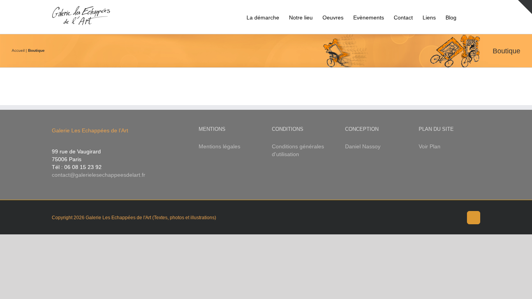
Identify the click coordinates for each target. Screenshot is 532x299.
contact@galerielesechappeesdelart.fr (98, 175)
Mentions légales (219, 146)
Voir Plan (429, 146)
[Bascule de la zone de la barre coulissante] (525, 7)
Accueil (18, 50)
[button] (468, 17)
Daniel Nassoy (363, 146)
